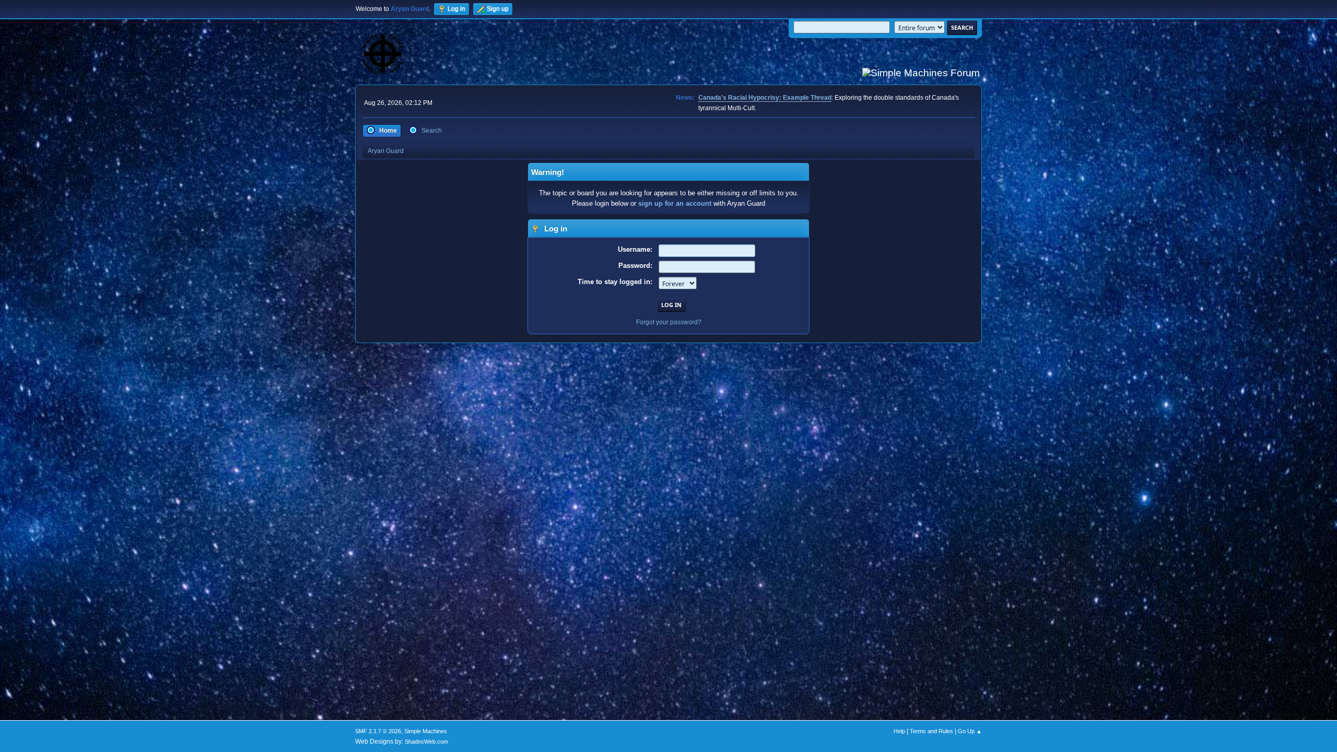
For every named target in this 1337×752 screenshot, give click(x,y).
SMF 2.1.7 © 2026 (378, 731)
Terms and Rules (931, 731)
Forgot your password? (668, 322)
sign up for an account (674, 203)
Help (899, 731)
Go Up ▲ (970, 731)
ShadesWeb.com (426, 741)
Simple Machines (425, 731)
